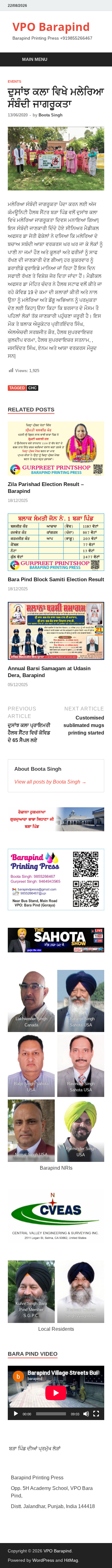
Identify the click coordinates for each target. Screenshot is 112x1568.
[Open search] (96, 59)
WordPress (43, 1560)
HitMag (71, 1560)
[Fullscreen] (96, 1414)
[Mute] (86, 1414)
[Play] (16, 1414)
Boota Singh (51, 115)
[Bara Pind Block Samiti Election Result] (56, 544)
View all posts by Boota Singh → (50, 781)
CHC (32, 388)
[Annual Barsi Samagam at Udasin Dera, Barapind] (56, 633)
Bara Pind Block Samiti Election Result (56, 579)
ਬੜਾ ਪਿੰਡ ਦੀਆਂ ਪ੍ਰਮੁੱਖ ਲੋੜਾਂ (34, 1448)
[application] (56, 1393)
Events (14, 81)
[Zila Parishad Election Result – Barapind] (56, 451)
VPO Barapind (51, 26)
